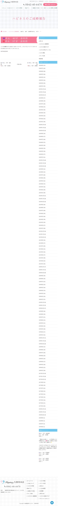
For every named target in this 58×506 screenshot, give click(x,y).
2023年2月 (41, 189)
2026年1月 (41, 86)
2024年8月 (41, 136)
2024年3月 (41, 151)
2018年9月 (41, 346)
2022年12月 (41, 195)
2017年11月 (41, 376)
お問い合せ (41, 493)
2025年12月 (41, 89)
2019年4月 (41, 326)
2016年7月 (41, 423)
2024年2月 (41, 154)
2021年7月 (41, 246)
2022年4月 (41, 219)
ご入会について (30, 483)
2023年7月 (41, 175)
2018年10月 (41, 343)
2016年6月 (41, 426)
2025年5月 (41, 109)
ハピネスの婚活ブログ (44, 46)
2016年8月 (41, 420)
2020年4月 (41, 290)
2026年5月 (41, 74)
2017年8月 (41, 385)
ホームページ (30, 480)
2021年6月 (41, 249)
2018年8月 (41, 349)
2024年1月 (41, 157)
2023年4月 (41, 183)
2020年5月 (41, 287)
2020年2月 (41, 296)
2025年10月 (41, 95)
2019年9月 (41, 311)
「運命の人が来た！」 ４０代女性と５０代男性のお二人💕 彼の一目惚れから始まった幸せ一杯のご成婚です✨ (48, 441)
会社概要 (41, 491)
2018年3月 (41, 364)
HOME (5, 31)
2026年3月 (41, 80)
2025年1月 (41, 121)
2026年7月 (41, 68)
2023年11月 (41, 163)
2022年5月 (41, 216)
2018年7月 (41, 352)
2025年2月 (41, 118)
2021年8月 (41, 243)
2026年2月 (41, 83)
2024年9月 (41, 133)
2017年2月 (41, 403)
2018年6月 (41, 355)
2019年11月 (41, 305)
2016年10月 (41, 414)
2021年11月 (41, 234)
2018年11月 (41, 340)
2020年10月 (41, 272)
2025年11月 (41, 92)
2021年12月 (41, 231)
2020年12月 (41, 266)
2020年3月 (41, 293)
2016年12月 (41, 409)
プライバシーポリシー (44, 498)
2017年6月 (41, 391)
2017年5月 (41, 394)
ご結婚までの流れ (31, 491)
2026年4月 (41, 77)
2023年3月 (41, 186)
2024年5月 (41, 145)
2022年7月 (41, 210)
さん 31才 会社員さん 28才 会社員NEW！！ (44, 460)
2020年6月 (41, 284)
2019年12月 (41, 302)
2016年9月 (41, 417)
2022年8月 (41, 207)
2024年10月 (41, 130)
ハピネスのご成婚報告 (13, 31)
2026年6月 (41, 71)
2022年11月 (41, 198)
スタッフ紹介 (30, 493)
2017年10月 (41, 379)
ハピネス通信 (42, 52)
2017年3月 (41, 400)
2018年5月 (41, 358)
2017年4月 (41, 397)
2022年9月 (41, 204)
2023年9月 (41, 169)
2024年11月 (41, 127)
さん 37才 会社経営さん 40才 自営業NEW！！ (44, 435)
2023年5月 (41, 180)
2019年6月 (41, 320)
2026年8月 (41, 65)
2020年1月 (41, 299)
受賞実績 (41, 58)
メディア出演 (42, 55)
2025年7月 (41, 103)
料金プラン (29, 488)
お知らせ (41, 41)
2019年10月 (41, 308)
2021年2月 (41, 260)
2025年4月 (41, 112)
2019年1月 (41, 334)
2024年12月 (41, 124)
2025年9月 (41, 98)
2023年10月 (41, 166)
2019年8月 (41, 314)
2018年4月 (41, 361)
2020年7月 (41, 281)
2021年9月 (41, 240)
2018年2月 (41, 367)
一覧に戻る (19, 64)
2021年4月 (41, 255)
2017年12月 (41, 373)
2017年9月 (41, 382)
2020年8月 (41, 278)
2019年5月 (41, 323)
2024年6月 (41, 142)
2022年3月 (41, 222)
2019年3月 (41, 329)
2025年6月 (41, 106)
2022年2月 (41, 225)
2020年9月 (41, 275)
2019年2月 (41, 332)
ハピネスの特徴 (30, 485)
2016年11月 (41, 411)
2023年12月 (41, 160)
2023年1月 (41, 192)
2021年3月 (41, 257)
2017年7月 (41, 388)
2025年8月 (41, 100)
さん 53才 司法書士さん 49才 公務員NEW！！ (44, 454)
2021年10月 (41, 237)
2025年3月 (41, 115)
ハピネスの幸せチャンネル (45, 49)
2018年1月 (41, 370)
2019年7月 (41, 317)
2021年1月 (41, 263)
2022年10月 (41, 201)
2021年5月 (41, 252)
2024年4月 (41, 148)
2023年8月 (41, 172)
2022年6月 (41, 213)
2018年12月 (41, 337)
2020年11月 (41, 269)
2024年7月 (41, 139)
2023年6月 (41, 177)
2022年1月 (41, 228)
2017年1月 (41, 406)
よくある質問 (42, 488)
